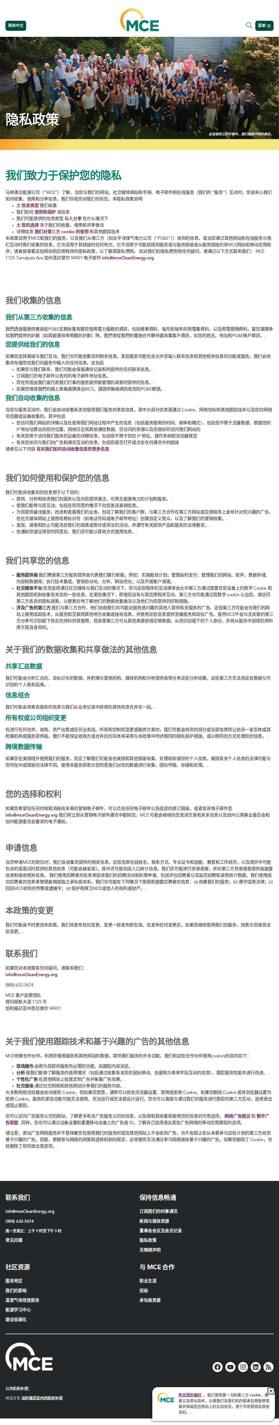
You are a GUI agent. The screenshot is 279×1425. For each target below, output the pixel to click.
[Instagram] (243, 1367)
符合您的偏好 (189, 1395)
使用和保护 (45, 212)
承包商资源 (151, 1300)
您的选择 (30, 225)
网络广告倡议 (237, 1116)
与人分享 (72, 219)
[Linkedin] (256, 1367)
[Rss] (268, 1367)
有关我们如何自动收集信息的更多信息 (73, 449)
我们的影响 (16, 1291)
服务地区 (13, 1281)
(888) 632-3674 (19, 1221)
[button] (271, 1391)
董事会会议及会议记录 (161, 1231)
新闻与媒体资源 (154, 1221)
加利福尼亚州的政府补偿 (42, 1398)
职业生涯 (148, 1281)
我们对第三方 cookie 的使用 (62, 232)
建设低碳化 (16, 1320)
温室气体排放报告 (22, 1300)
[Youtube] (230, 1367)
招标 (144, 1291)
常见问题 (13, 1240)
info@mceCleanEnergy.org (128, 258)
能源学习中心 (18, 1310)
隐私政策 (148, 1240)
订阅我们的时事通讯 (159, 1212)
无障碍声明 (150, 1250)
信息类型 (30, 206)
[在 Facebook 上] (218, 1367)
